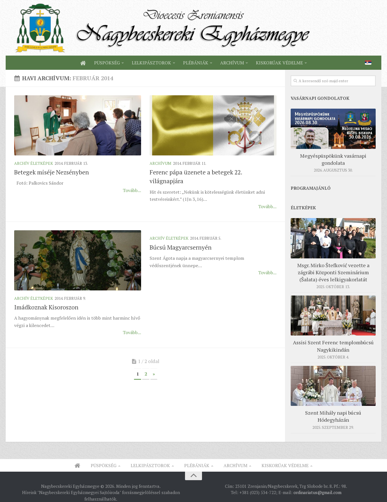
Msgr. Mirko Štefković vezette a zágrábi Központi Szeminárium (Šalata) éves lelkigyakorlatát (333, 272)
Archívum (160, 163)
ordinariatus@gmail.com (317, 492)
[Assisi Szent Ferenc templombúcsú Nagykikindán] (333, 316)
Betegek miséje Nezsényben (51, 172)
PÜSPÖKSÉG (107, 63)
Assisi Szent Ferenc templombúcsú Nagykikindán (333, 346)
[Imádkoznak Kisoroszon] (77, 260)
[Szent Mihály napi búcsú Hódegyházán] (333, 386)
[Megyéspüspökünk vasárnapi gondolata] (333, 129)
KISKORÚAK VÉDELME (279, 63)
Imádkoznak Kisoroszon (46, 307)
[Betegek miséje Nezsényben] (77, 125)
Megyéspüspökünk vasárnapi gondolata (333, 159)
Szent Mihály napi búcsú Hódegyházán (333, 416)
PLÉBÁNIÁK (195, 63)
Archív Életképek (33, 163)
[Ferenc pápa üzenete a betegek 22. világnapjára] (213, 125)
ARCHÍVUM (232, 63)
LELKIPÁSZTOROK (151, 63)
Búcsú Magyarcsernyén (181, 247)
